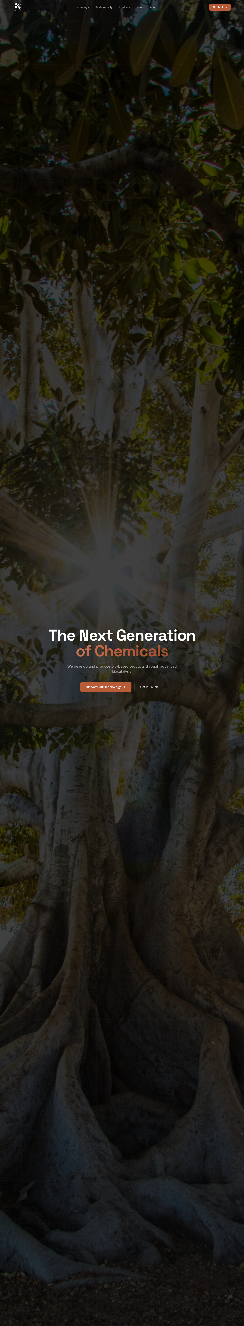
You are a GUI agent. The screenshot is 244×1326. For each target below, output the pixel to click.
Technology (81, 7)
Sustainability (104, 7)
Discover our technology (103, 687)
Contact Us (220, 7)
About (153, 7)
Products (124, 7)
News (140, 7)
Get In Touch (149, 687)
